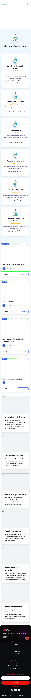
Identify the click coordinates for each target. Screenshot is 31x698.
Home (16, 644)
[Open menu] (27, 4)
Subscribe (15, 682)
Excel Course (8, 302)
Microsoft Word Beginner (13, 264)
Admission (16, 649)
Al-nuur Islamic (12, 268)
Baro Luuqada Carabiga (12, 379)
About (16, 646)
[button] (28, 244)
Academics (16, 651)
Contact (16, 654)
